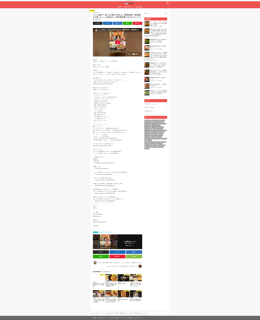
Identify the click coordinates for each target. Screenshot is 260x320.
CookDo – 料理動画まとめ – (129, 317)
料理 (153, 137)
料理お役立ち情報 (138, 6)
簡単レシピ (161, 145)
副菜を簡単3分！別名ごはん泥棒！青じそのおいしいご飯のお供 (158, 40)
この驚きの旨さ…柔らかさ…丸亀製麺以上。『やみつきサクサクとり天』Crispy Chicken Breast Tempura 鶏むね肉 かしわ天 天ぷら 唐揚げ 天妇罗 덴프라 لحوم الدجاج (155, 55)
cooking (147, 120)
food (162, 120)
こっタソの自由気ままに (157, 127)
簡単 (155, 145)
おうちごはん (156, 123)
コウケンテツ (148, 130)
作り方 (147, 135)
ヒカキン (156, 130)
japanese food (149, 122)
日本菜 (163, 142)
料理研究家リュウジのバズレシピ (106, 232)
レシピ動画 (148, 133)
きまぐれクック (156, 125)
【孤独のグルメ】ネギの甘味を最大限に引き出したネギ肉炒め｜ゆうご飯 (158, 91)
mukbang (148, 123)
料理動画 (119, 6)
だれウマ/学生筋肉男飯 (150, 128)
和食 (160, 135)
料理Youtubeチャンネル (128, 6)
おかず (163, 123)
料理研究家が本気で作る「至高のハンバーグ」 (158, 78)
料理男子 (164, 138)
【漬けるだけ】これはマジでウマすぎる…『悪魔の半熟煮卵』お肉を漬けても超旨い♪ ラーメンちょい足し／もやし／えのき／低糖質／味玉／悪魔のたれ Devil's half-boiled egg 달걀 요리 (155, 32)
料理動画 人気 (156, 138)
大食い (147, 137)
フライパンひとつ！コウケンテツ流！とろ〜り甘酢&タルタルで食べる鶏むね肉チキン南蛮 (158, 23)
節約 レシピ (148, 145)
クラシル (160, 128)
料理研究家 (148, 140)
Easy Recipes (155, 120)
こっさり (148, 127)
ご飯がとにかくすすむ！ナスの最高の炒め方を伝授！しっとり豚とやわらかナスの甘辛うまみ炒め (158, 72)
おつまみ (148, 125)
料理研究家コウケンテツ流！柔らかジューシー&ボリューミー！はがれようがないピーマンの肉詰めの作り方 (158, 65)
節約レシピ (159, 143)
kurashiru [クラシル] (159, 122)
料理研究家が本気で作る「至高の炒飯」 (158, 47)
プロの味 (163, 130)
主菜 (161, 133)
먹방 (147, 148)
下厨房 (155, 133)
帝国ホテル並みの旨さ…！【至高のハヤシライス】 (158, 85)
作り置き (154, 135)
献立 (147, 143)
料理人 (158, 137)
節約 (152, 143)
